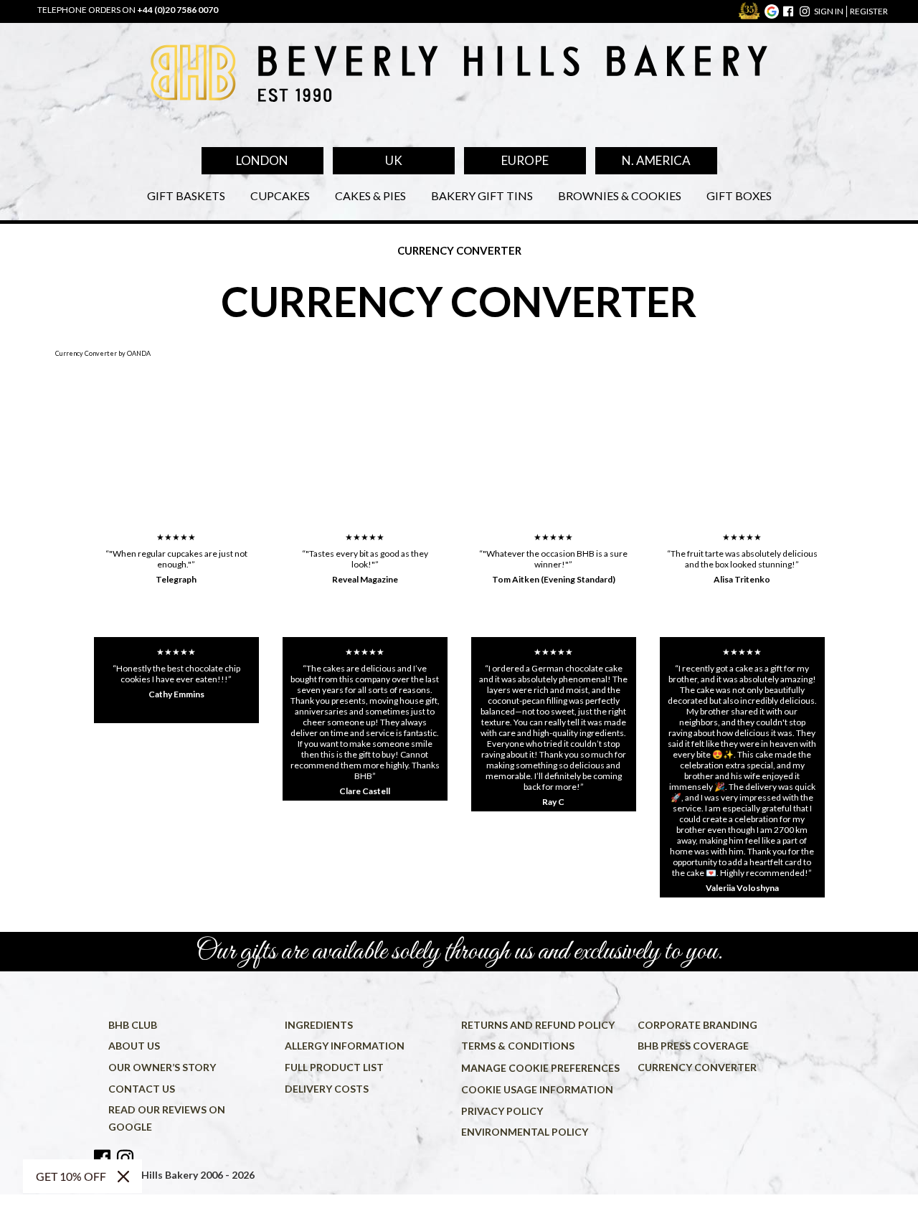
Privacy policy (502, 1111)
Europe (525, 160)
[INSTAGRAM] (805, 11)
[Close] (123, 1176)
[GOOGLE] (772, 11)
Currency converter (697, 1067)
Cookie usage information (537, 1089)
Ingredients (319, 1025)
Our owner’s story (162, 1067)
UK (393, 160)
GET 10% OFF (71, 1176)
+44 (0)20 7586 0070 (177, 9)
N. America (656, 160)
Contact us (141, 1089)
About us (134, 1046)
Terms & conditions (517, 1046)
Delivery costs (327, 1089)
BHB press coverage (693, 1046)
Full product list (334, 1067)
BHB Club (132, 1025)
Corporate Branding (697, 1025)
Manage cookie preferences (540, 1068)
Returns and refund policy (538, 1025)
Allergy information (344, 1046)
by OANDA (134, 353)
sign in (828, 11)
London (262, 160)
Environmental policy (524, 1132)
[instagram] (125, 1159)
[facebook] (103, 1159)
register (869, 11)
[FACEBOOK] (788, 11)
